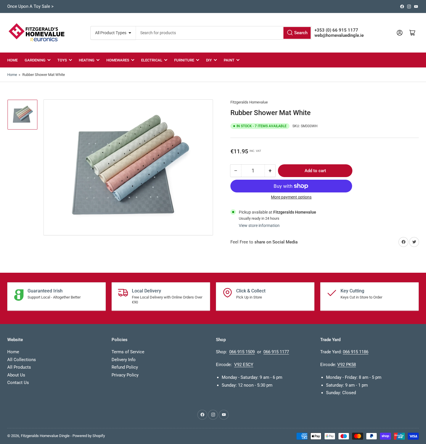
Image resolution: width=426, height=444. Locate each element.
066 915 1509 (242, 351)
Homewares (117, 60)
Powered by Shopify (88, 436)
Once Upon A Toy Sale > (30, 6)
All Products (19, 367)
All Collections (21, 359)
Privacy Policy (125, 375)
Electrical (151, 60)
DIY (209, 60)
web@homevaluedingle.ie (339, 35)
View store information (259, 225)
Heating (86, 60)
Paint (229, 60)
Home (12, 60)
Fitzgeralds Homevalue (249, 102)
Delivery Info (124, 359)
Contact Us (18, 382)
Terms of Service (128, 351)
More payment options (291, 197)
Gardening (35, 60)
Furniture (184, 60)
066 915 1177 (276, 351)
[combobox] (223, 33)
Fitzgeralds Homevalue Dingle (45, 436)
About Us (16, 375)
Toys (62, 60)
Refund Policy (125, 367)
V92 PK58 (346, 364)
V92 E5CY (243, 364)
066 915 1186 (355, 351)
